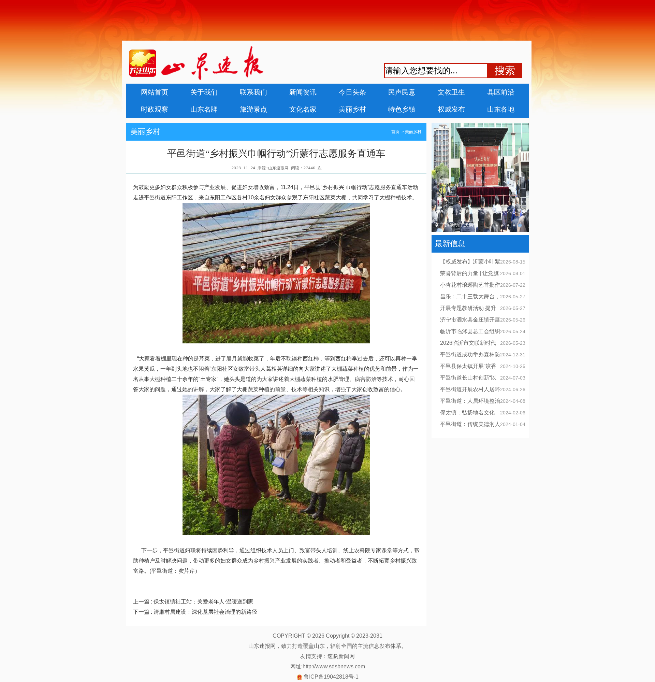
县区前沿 (500, 92)
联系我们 (253, 92)
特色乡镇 (402, 109)
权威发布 (451, 109)
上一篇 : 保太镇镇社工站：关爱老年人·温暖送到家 (193, 602)
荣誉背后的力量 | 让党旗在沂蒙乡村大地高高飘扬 (480, 218)
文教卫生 (451, 92)
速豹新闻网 (341, 656)
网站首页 (154, 92)
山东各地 (500, 109)
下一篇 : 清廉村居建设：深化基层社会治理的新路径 (195, 612)
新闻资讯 (303, 92)
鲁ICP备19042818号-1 (331, 677)
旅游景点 (253, 109)
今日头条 (352, 92)
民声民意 (402, 92)
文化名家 (303, 109)
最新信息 (450, 243)
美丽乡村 (352, 109)
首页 (395, 131)
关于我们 (204, 92)
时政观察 (154, 109)
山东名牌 (204, 109)
